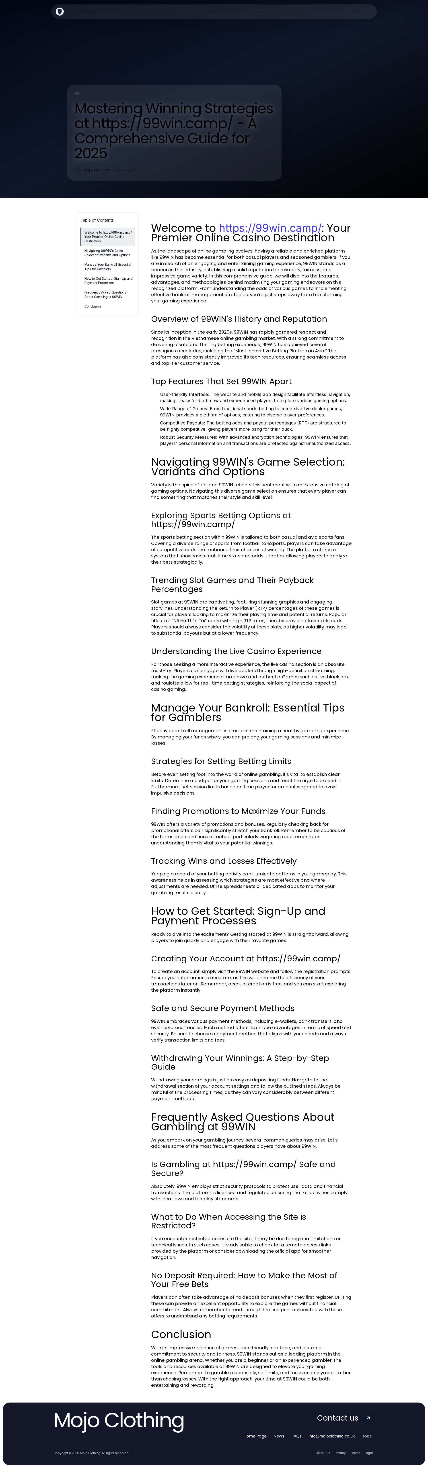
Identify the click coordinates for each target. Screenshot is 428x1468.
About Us (323, 1453)
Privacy (340, 1453)
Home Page (255, 1436)
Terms (355, 1453)
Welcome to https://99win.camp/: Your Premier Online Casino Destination (108, 236)
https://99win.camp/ (270, 227)
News (279, 1436)
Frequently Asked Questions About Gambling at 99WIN (105, 294)
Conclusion (92, 306)
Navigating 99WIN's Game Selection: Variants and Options (107, 253)
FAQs (297, 1436)
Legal (369, 1453)
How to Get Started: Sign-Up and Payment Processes (108, 281)
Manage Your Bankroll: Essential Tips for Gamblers (107, 267)
